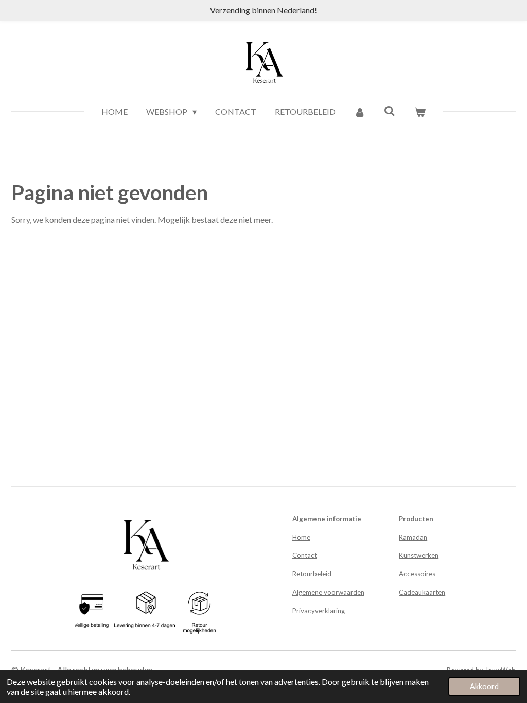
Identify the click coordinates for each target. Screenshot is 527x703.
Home (301, 537)
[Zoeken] (389, 110)
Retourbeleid (311, 574)
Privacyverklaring (318, 611)
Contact (304, 555)
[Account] (359, 111)
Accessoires (417, 574)
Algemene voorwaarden (328, 592)
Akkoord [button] (484, 686)
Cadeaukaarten (422, 592)
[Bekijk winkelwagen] (419, 111)
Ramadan (413, 537)
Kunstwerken (418, 555)
